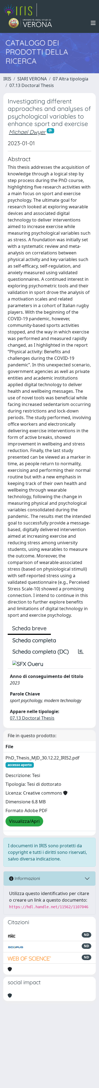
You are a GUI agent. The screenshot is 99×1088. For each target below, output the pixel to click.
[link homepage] (20, 9)
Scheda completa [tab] (34, 640)
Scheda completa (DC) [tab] (40, 651)
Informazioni (26, 878)
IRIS (7, 79)
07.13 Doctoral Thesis (31, 85)
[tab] (80, 651)
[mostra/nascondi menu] (93, 23)
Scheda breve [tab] (29, 628)
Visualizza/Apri (24, 821)
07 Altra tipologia (70, 79)
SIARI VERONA (32, 79)
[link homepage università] (30, 23)
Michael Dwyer (27, 131)
